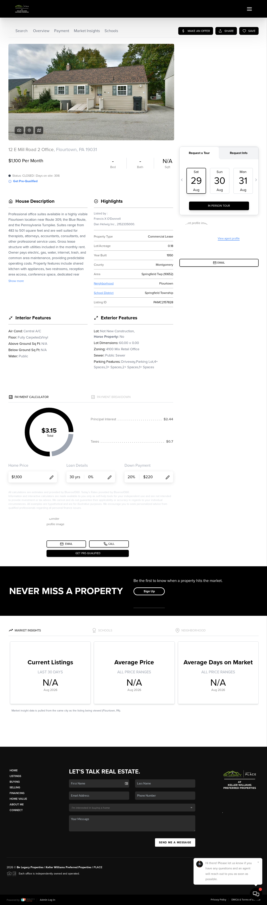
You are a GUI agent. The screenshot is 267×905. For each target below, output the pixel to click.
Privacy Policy (218, 899)
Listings (15, 776)
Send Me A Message (175, 842)
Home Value (18, 799)
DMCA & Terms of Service (245, 899)
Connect (16, 810)
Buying (15, 781)
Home (14, 770)
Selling (15, 787)
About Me (17, 804)
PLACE (98, 867)
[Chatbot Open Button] (256, 894)
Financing (17, 793)
